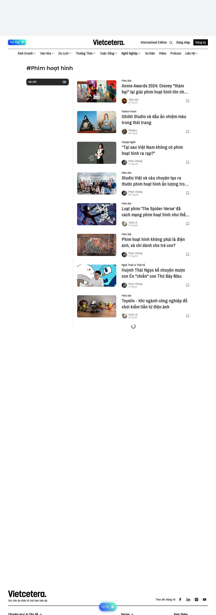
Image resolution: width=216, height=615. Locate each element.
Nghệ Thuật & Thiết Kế (133, 265)
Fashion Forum (129, 111)
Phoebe (132, 130)
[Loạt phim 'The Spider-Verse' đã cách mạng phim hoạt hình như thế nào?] (96, 214)
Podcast (175, 53)
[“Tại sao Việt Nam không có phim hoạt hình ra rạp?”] (96, 153)
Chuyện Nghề (128, 142)
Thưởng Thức (84, 53)
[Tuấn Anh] (124, 101)
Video (162, 53)
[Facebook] (180, 599)
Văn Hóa (45, 53)
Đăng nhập (183, 42)
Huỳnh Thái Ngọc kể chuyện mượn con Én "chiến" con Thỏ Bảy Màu (153, 273)
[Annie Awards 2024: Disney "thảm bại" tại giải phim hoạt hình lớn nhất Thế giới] (96, 91)
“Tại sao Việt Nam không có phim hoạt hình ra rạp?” (152, 150)
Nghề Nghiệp (130, 53)
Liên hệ (190, 53)
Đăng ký (200, 42)
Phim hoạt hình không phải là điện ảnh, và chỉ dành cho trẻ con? (153, 242)
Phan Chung (135, 161)
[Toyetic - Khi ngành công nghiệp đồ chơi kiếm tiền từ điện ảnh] (96, 306)
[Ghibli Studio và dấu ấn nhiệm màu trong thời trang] (96, 122)
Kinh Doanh (25, 53)
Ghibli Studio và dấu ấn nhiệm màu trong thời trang (154, 119)
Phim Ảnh (126, 81)
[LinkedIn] (188, 599)
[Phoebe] (124, 131)
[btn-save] (188, 101)
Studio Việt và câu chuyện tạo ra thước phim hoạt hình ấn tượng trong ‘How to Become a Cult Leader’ (156, 181)
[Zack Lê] (124, 223)
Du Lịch (63, 53)
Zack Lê (132, 222)
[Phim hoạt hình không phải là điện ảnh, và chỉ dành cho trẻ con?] (96, 245)
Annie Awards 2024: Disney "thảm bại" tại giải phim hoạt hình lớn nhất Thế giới (155, 89)
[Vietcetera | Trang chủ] (108, 42)
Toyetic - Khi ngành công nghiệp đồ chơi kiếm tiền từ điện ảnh (154, 304)
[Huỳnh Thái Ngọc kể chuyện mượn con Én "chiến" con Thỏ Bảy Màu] (96, 276)
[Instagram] (196, 599)
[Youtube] (204, 599)
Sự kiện (150, 53)
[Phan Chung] (124, 162)
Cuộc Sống (107, 53)
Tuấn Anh (133, 99)
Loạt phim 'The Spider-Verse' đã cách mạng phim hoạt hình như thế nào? (154, 212)
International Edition (154, 42)
